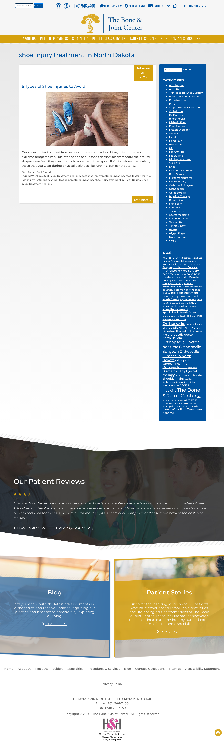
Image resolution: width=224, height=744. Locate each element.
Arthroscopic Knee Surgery (186, 92)
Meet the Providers (54, 38)
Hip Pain (166, 293)
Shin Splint (175, 203)
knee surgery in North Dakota (179, 316)
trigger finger (177, 233)
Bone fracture (177, 100)
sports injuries (171, 385)
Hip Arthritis (176, 151)
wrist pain (190, 400)
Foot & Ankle (44, 172)
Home (8, 669)
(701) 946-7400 (118, 703)
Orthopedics (177, 188)
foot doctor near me (138, 175)
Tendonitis (175, 222)
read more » (142, 200)
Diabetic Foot (177, 122)
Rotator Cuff (176, 200)
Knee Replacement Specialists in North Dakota (181, 311)
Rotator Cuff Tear (183, 375)
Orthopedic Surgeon (181, 185)
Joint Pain (175, 163)
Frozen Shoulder (179, 129)
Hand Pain (175, 140)
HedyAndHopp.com (112, 739)
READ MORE (56, 624)
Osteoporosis (177, 192)
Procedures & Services (109, 38)
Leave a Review (113, 6)
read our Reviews (75, 528)
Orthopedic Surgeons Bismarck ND (180, 369)
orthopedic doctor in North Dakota (180, 336)
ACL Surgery (176, 85)
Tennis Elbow (177, 225)
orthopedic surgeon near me (177, 362)
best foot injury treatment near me (59, 175)
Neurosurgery (177, 181)
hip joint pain (192, 289)
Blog (164, 38)
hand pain (180, 274)
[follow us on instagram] (66, 6)
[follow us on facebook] (58, 6)
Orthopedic (174, 323)
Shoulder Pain (173, 378)
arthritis (178, 257)
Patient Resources (143, 38)
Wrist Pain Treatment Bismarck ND (180, 403)
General (174, 133)
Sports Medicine (179, 214)
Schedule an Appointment (192, 6)
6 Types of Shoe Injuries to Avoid (53, 86)
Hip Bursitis (176, 155)
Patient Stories (169, 592)
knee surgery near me (183, 317)
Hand (172, 137)
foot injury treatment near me (39, 179)
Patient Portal (137, 6)
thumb (173, 229)
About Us (29, 38)
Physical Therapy (179, 196)
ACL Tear (167, 257)
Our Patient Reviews (49, 481)
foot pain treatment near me (76, 179)
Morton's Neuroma (181, 177)
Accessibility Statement (202, 669)
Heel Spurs (175, 144)
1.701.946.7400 (84, 6)
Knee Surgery (177, 174)
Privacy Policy (112, 684)
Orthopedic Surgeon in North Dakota (181, 355)
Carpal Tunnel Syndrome (184, 107)
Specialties (80, 38)
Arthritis (174, 89)
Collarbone (176, 111)
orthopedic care (194, 324)
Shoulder (174, 207)
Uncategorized (178, 237)
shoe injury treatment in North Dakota (118, 179)
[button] (218, 732)
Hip (171, 148)
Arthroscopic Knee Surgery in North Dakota (182, 265)
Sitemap (175, 669)
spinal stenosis (178, 211)
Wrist (172, 240)
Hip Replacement (180, 159)
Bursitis (173, 103)
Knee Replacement (181, 170)
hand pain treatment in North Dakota (181, 275)
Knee (172, 166)
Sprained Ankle (178, 218)
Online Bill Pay (162, 6)
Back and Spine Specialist (185, 96)
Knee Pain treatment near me (180, 304)
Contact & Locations (185, 38)
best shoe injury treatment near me (103, 175)
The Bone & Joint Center (181, 392)
